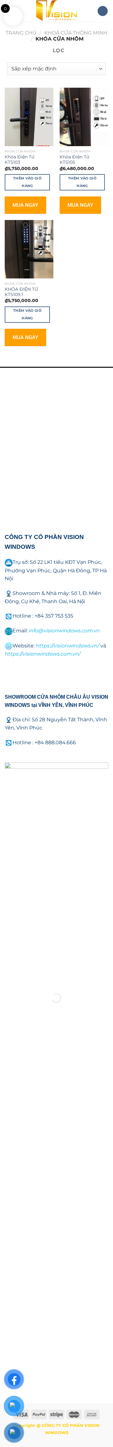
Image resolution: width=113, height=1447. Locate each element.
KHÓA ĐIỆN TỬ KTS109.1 (21, 292)
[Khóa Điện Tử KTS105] (84, 117)
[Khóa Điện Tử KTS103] (29, 117)
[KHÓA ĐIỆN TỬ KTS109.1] (29, 249)
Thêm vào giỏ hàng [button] (27, 182)
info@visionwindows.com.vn (64, 631)
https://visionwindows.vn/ (67, 646)
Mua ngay (25, 205)
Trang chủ (21, 33)
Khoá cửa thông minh (75, 33)
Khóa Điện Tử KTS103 (19, 159)
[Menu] (103, 11)
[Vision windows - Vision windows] (56, 11)
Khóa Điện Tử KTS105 (74, 159)
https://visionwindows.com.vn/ (42, 654)
